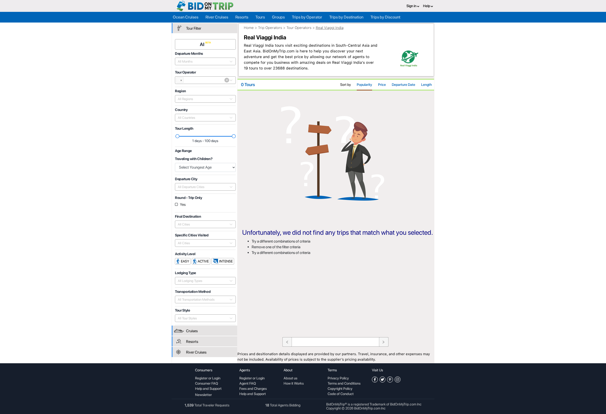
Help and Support (208, 389)
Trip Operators (270, 28)
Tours (260, 17)
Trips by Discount (385, 17)
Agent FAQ (247, 384)
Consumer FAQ (206, 384)
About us (290, 378)
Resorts (241, 17)
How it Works (294, 384)
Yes (183, 204)
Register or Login (207, 378)
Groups (278, 17)
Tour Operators (299, 28)
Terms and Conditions (344, 384)
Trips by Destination (346, 17)
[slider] (177, 136)
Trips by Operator (307, 17)
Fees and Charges (253, 389)
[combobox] (202, 61)
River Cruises (216, 17)
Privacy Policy (338, 378)
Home (249, 28)
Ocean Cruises (185, 17)
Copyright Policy (340, 389)
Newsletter (203, 395)
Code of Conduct (341, 394)
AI (202, 44)
